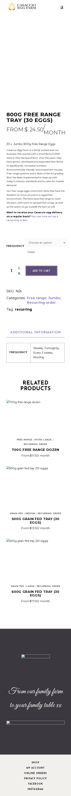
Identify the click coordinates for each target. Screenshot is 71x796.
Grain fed (16, 514)
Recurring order (41, 302)
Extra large (43, 440)
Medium (30, 514)
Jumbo (54, 298)
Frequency (15, 246)
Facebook (35, 784)
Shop (35, 763)
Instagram (35, 789)
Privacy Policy (35, 779)
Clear (31, 252)
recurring (23, 309)
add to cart (41, 271)
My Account (35, 768)
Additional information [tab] (35, 332)
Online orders (35, 773)
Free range (36, 298)
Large (31, 586)
